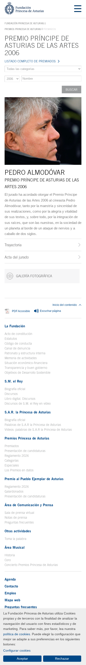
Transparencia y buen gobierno (26, 368)
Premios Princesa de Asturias (23, 29)
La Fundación (15, 326)
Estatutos (11, 338)
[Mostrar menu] (77, 9)
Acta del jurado (17, 257)
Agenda (10, 579)
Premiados (12, 446)
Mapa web (12, 600)
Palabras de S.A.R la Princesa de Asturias (33, 425)
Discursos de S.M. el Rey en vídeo (28, 403)
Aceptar (22, 658)
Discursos (11, 394)
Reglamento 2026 (17, 455)
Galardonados (14, 491)
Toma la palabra (15, 539)
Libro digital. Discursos (20, 398)
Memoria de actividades (21, 358)
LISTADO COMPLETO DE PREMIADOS (30, 61)
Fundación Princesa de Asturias (24, 23)
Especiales (12, 465)
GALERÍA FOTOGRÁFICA (33, 276)
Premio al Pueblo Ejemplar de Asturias (34, 479)
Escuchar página (50, 311)
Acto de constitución (18, 334)
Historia (10, 555)
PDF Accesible (21, 311)
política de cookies (16, 634)
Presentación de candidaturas (25, 451)
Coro (8, 560)
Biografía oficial (15, 389)
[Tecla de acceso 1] (24, 13)
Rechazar (62, 658)
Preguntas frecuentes (19, 522)
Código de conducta (18, 343)
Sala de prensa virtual (19, 513)
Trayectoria (13, 245)
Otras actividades (18, 531)
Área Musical (15, 547)
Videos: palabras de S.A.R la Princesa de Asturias (38, 429)
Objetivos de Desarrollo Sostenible (27, 372)
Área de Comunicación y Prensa (29, 505)
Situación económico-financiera (26, 363)
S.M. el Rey (14, 381)
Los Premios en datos (19, 470)
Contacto (11, 586)
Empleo (10, 593)
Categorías (12, 460)
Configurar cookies (17, 650)
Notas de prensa (16, 517)
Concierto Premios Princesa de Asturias (31, 565)
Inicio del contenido (65, 305)
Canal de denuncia (17, 348)
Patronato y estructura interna (25, 353)
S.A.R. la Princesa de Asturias (28, 412)
